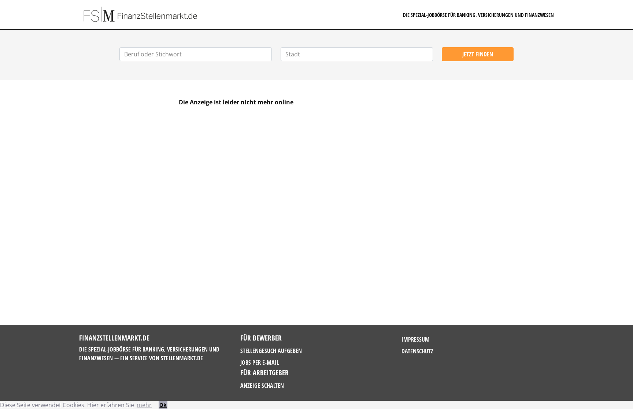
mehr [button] (144, 405)
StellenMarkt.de (182, 358)
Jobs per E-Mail (259, 362)
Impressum (415, 339)
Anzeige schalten (262, 386)
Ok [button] (163, 404)
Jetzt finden (477, 54)
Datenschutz (417, 351)
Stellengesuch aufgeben (271, 351)
